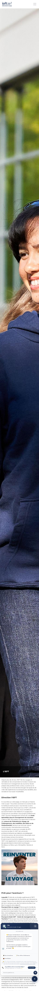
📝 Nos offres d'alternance (23, 955)
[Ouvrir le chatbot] (34, 979)
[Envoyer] (35, 972)
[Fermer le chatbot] (35, 926)
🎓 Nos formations (8, 955)
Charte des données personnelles (27, 964)
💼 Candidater (7, 958)
